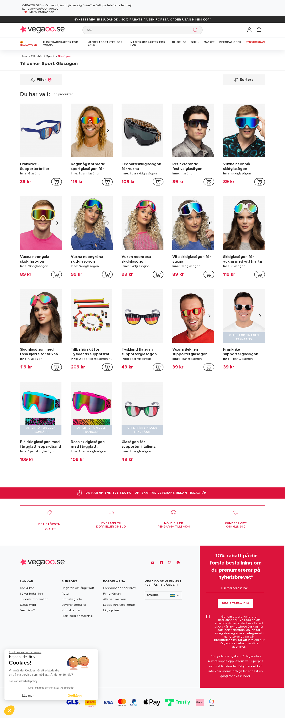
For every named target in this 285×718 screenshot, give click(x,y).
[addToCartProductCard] (56, 181)
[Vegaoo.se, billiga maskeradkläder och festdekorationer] (42, 30)
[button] (249, 29)
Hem (24, 56)
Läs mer (28, 695)
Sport (50, 56)
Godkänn (75, 695)
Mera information (41, 12)
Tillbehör (36, 56)
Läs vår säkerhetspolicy (23, 681)
